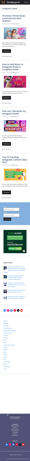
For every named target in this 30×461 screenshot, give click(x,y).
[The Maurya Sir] (3, 2)
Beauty (5, 321)
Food (4, 340)
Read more (6, 51)
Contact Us (27, 459)
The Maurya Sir (13, 2)
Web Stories (15, 435)
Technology (6, 366)
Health (5, 347)
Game (5, 342)
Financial (6, 338)
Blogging (5, 323)
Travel (5, 369)
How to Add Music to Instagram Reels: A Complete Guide (12, 67)
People (5, 354)
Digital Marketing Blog (9, 330)
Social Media (7, 103)
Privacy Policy (9, 459)
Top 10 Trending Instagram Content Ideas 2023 (14, 160)
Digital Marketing (15, 426)
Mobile (5, 350)
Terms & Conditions (16, 459)
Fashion (5, 335)
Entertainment (8, 56)
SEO (4, 359)
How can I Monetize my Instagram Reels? (14, 112)
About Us (22, 459)
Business (5, 326)
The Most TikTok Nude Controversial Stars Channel (13, 18)
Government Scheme (9, 345)
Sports (5, 364)
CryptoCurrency (7, 328)
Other (5, 352)
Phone (5, 357)
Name (5, 207)
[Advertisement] (15, 393)
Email (5, 212)
